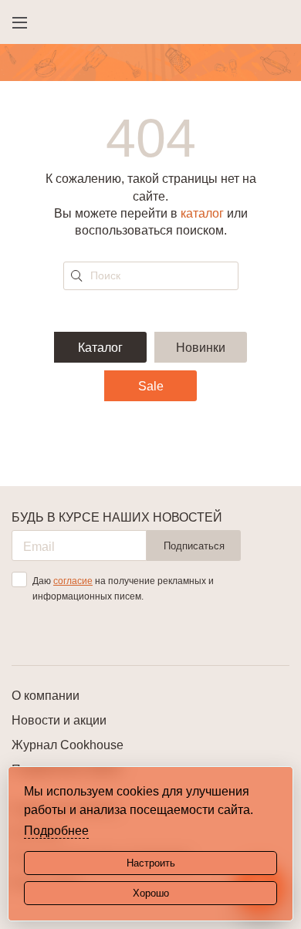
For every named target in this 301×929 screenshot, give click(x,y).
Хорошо (151, 893)
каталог (202, 213)
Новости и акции (59, 720)
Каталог (100, 347)
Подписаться (194, 546)
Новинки (200, 347)
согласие (73, 581)
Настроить (151, 863)
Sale (151, 386)
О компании (45, 695)
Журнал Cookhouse (67, 745)
